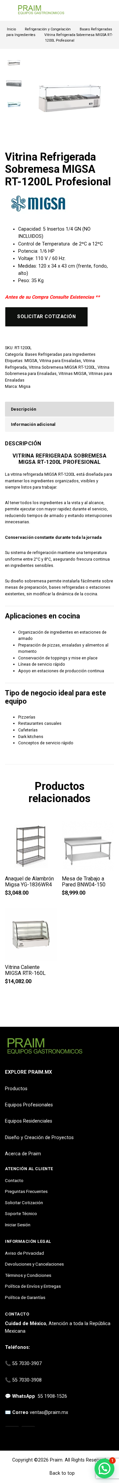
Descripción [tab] (23, 409)
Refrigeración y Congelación (48, 29)
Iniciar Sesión (17, 1224)
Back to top (61, 1473)
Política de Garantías (25, 1297)
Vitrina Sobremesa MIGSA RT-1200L (62, 367)
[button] (104, 1468)
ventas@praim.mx (49, 1412)
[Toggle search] (110, 11)
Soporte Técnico (21, 1213)
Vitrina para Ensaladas (60, 360)
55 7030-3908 (27, 1380)
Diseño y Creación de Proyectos (39, 1137)
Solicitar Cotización (24, 1202)
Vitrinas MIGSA (73, 373)
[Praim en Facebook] (28, 1433)
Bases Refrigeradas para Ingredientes (60, 354)
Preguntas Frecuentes (26, 1191)
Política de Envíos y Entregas (33, 1286)
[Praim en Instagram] (12, 1433)
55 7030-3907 (27, 1363)
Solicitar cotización (46, 316)
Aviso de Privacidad (24, 1253)
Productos (16, 1089)
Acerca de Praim (23, 1154)
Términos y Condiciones (28, 1275)
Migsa (24, 386)
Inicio (11, 29)
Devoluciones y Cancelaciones (34, 1264)
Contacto (14, 1180)
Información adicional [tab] (33, 424)
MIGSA (30, 360)
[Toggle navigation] (8, 10)
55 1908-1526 (52, 1396)
